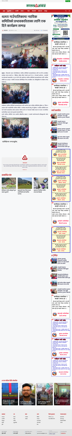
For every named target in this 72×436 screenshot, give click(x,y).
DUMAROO (63, 433)
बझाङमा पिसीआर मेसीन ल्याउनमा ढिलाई (40, 191)
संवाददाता (6, 30)
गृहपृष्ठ (4, 11)
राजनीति (16, 11)
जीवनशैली (34, 11)
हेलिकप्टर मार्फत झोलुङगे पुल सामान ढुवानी (9, 191)
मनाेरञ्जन (40, 11)
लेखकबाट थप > (25, 169)
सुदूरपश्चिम (9, 11)
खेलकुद (45, 11)
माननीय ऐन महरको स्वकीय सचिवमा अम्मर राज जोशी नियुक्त (27, 402)
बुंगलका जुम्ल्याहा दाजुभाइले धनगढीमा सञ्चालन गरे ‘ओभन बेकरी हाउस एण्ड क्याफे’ (64, 130)
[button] (66, 11)
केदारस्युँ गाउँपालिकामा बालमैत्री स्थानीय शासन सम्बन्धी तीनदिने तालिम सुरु (64, 145)
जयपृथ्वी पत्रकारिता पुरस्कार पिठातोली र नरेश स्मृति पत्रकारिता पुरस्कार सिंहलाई (64, 115)
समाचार (22, 11)
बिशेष (29, 11)
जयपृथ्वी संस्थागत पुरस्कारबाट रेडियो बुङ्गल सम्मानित (63, 123)
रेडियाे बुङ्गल (68, 1)
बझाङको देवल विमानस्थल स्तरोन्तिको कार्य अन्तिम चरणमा (24, 192)
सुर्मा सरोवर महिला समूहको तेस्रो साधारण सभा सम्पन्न (63, 137)
